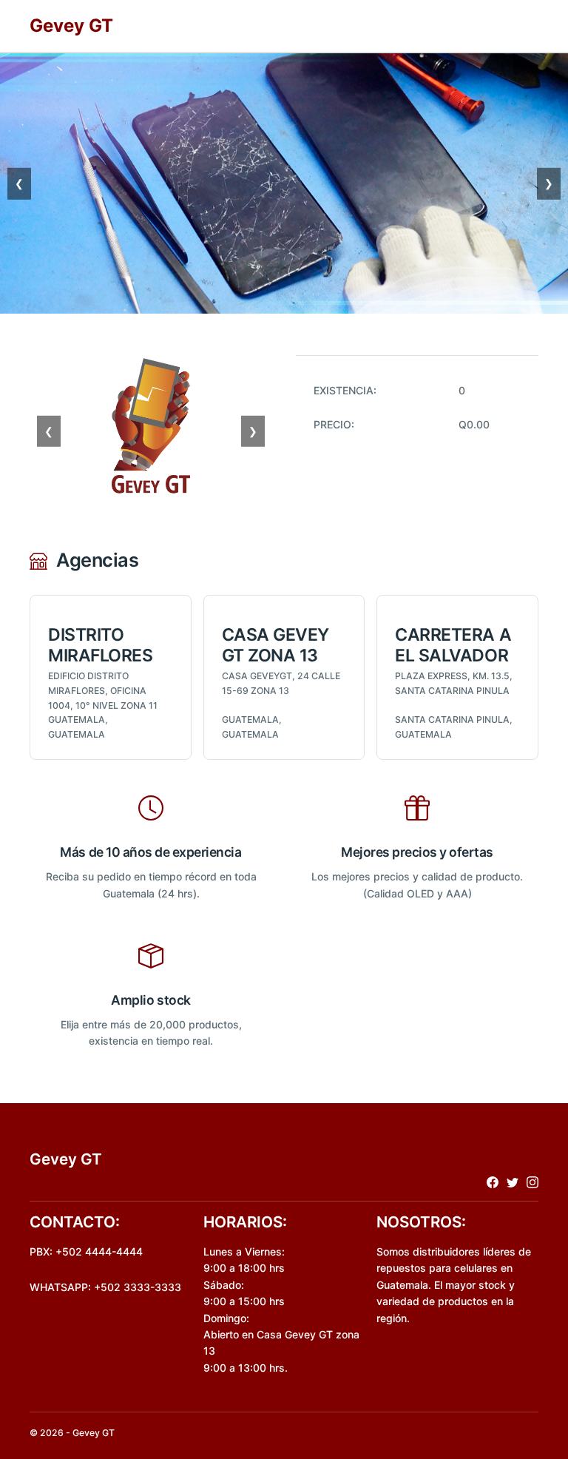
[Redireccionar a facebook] (492, 1181)
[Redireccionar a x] (512, 1181)
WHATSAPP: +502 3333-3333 (105, 1287)
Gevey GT (71, 25)
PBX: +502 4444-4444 (86, 1251)
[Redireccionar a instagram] (532, 1181)
